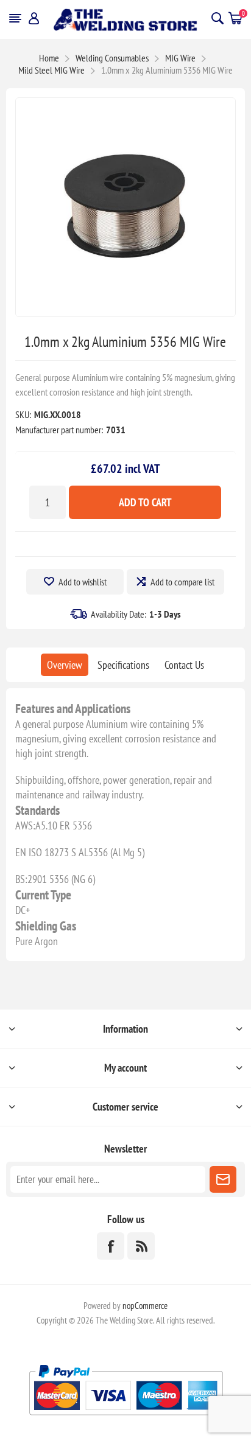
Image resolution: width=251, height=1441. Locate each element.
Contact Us (184, 665)
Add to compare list (182, 582)
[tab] (64, 665)
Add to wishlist (82, 582)
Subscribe (223, 1179)
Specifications (123, 665)
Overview (64, 665)
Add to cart (145, 502)
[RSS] (141, 1246)
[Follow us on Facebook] (110, 1246)
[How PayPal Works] (126, 1420)
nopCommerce (145, 1305)
